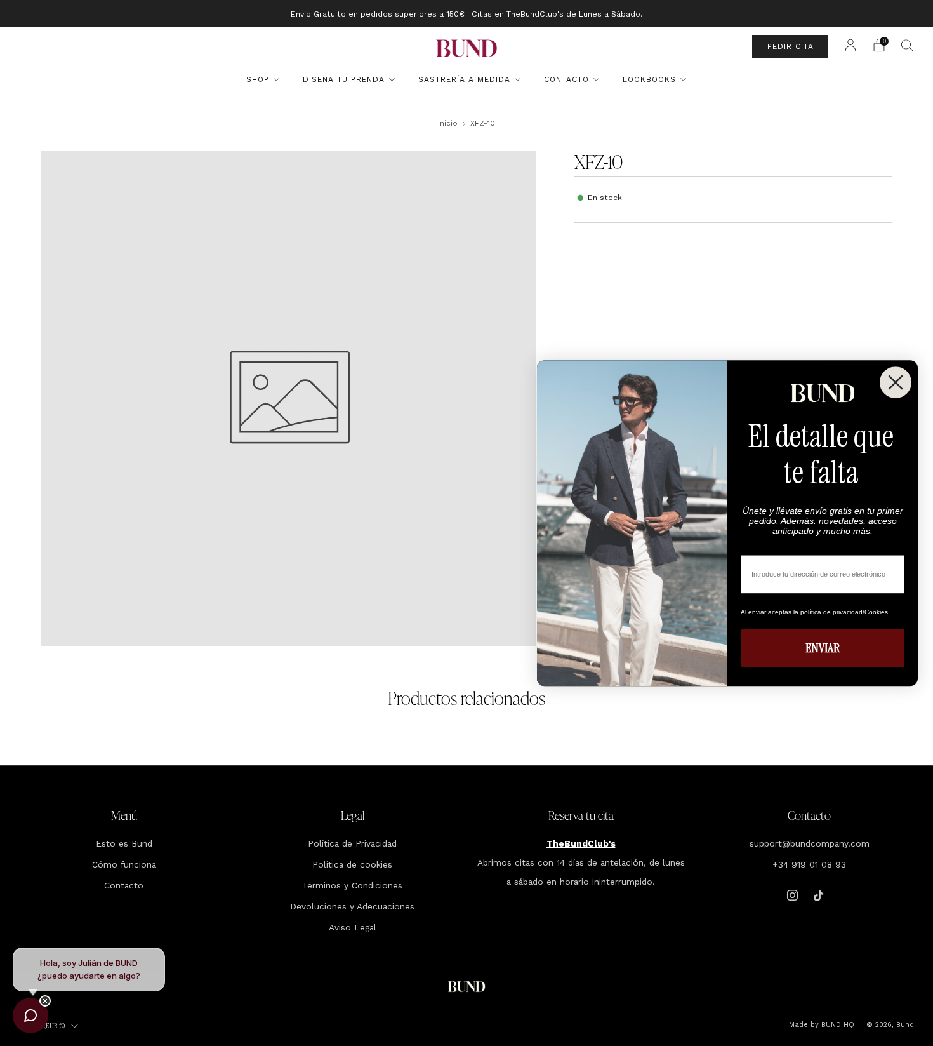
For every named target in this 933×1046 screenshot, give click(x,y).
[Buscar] (907, 45)
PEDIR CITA (790, 46)
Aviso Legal (352, 927)
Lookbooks (649, 79)
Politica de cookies (352, 864)
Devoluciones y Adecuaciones (352, 906)
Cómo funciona (124, 864)
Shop (257, 79)
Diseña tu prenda (344, 79)
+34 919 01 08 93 (809, 864)
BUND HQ (836, 1025)
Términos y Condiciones (352, 885)
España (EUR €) (44, 1026)
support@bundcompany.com (810, 843)
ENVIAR (822, 648)
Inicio (448, 123)
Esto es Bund (124, 843)
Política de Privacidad (352, 843)
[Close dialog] (895, 382)
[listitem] (466, 13)
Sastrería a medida (464, 79)
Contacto (566, 79)
